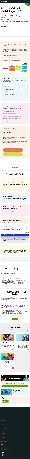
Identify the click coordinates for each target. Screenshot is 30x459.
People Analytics (3, 437)
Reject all (5, 234)
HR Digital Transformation (4, 428)
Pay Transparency (3, 429)
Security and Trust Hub (3, 449)
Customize (14, 234)
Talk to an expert (5, 401)
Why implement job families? (7, 29)
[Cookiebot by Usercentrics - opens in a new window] (26, 223)
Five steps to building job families (8, 31)
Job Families (2, 424)
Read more (15, 386)
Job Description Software (4, 423)
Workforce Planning (3, 433)
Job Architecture (3, 420)
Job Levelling (2, 425)
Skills (1, 432)
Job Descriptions (3, 421)
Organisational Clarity (3, 441)
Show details (26, 232)
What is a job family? (6, 28)
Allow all (24, 234)
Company (2, 445)
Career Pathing (2, 434)
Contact (2, 448)
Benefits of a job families (6, 30)
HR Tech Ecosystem (3, 436)
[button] (28, 1)
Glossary (2, 438)
